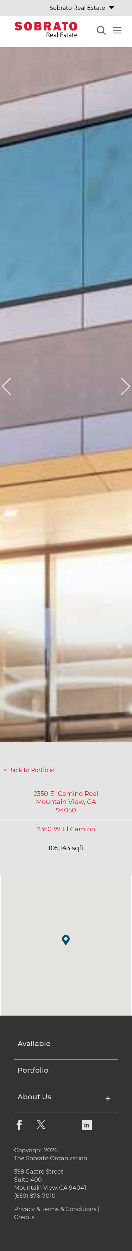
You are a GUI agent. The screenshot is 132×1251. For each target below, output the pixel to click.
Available (34, 1044)
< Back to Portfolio (29, 770)
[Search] (101, 31)
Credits (24, 1217)
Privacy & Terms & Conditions (55, 1208)
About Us (34, 1097)
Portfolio (33, 1070)
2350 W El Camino (66, 829)
